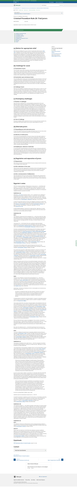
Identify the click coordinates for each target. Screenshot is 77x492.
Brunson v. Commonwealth (20, 203)
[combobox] (52, 5)
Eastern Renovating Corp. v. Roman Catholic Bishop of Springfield (34, 231)
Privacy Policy (27, 479)
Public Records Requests (40, 479)
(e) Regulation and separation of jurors (22, 38)
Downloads (17, 40)
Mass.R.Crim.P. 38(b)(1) (22, 300)
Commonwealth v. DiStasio (22, 247)
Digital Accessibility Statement (19, 479)
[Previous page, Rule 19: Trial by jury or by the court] (15, 460)
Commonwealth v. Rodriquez (38, 203)
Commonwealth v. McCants (21, 242)
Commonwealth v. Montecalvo (30, 226)
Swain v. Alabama (42, 348)
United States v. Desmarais (27, 232)
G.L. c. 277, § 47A (20, 194)
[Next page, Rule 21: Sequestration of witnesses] (62, 460)
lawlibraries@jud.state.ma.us (56, 56)
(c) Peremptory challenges (20, 35)
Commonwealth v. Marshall (21, 426)
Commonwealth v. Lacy (20, 236)
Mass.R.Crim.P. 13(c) (19, 206)
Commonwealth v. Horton (35, 241)
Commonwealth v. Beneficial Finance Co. (25, 225)
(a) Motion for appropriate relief (21, 33)
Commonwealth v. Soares (29, 353)
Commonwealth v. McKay (20, 401)
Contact (17, 41)
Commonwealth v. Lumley (40, 306)
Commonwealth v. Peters (34, 316)
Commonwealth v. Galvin (22, 333)
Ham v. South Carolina (24, 280)
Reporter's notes (18, 39)
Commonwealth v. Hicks (19, 241)
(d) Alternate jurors (19, 37)
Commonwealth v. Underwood (26, 199)
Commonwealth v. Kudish (27, 237)
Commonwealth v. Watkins (19, 435)
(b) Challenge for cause (19, 34)
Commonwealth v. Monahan (21, 336)
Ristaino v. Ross (18, 285)
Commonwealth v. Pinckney (27, 309)
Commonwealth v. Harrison (38, 236)
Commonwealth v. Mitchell (38, 352)
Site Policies (33, 479)
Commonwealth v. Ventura (20, 252)
